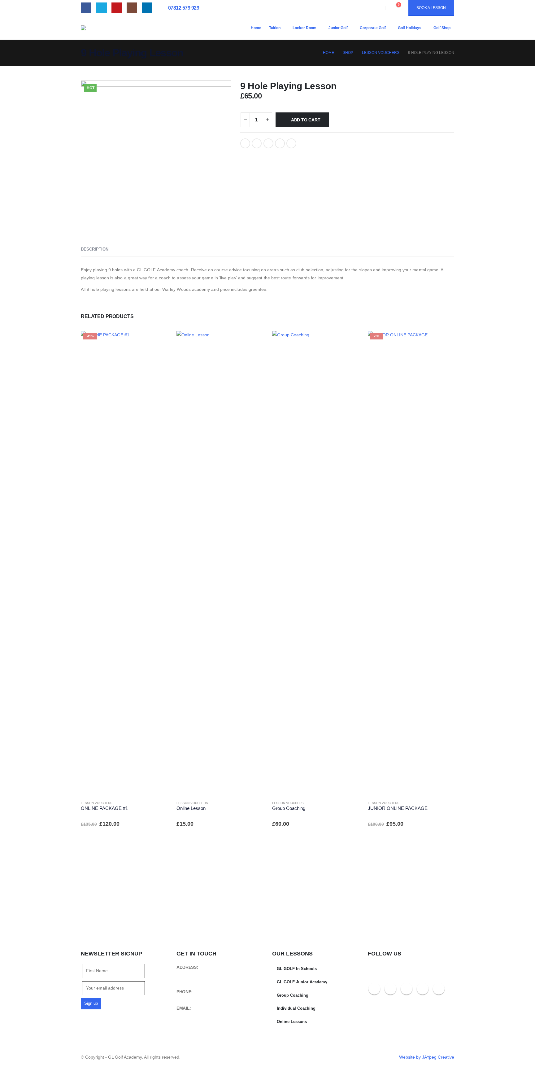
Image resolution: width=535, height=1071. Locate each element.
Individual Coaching (296, 1008)
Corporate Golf (373, 28)
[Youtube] (116, 7)
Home (256, 28)
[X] (101, 7)
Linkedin (439, 988)
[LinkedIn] (147, 7)
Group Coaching (292, 995)
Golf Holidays (409, 28)
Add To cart (305, 119)
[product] (219, 563)
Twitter (257, 143)
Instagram (422, 988)
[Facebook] (86, 7)
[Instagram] (132, 7)
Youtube (406, 988)
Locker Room (304, 28)
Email (291, 143)
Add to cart (157, 341)
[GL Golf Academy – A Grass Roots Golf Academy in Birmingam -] (127, 27)
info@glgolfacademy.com (199, 1014)
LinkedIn (268, 143)
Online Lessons (292, 1022)
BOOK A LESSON (431, 8)
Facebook (245, 143)
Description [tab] (94, 249)
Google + (280, 143)
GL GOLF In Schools (297, 969)
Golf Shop (441, 28)
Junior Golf (338, 28)
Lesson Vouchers (96, 803)
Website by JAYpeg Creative (426, 1057)
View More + (141, 892)
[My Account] (376, 8)
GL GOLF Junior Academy (302, 982)
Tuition (275, 28)
